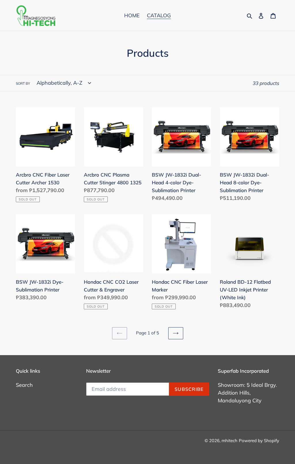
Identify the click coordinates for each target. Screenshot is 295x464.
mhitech (229, 440)
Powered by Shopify (259, 440)
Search (24, 385)
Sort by (23, 83)
